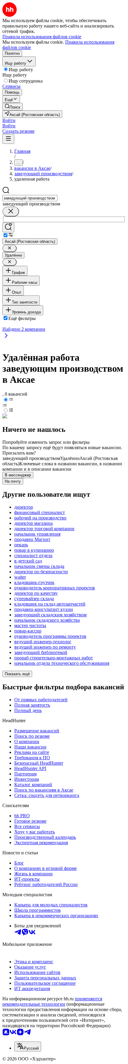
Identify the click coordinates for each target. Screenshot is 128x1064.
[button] (8, 120)
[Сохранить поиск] (8, 227)
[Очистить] (10, 212)
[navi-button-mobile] (8, 139)
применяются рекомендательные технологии (52, 1001)
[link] (12, 106)
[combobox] (29, 198)
